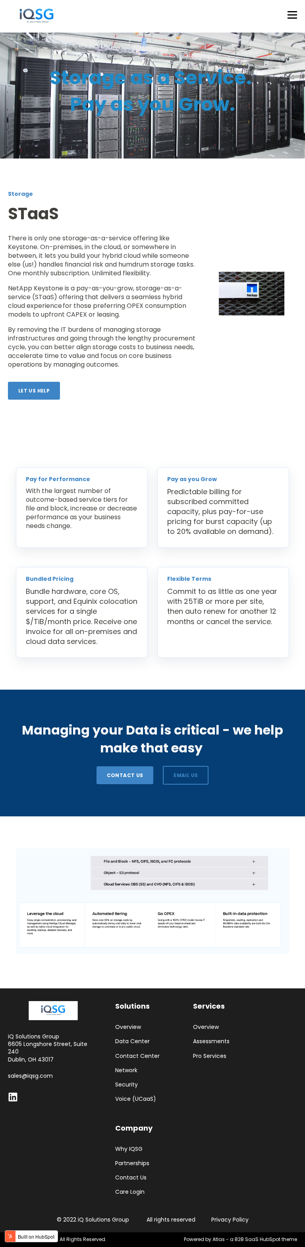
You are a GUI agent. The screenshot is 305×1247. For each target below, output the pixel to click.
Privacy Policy (230, 1220)
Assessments (211, 1041)
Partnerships (132, 1163)
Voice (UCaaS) (135, 1099)
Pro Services (209, 1056)
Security (126, 1084)
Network (126, 1070)
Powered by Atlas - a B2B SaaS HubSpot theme (240, 1239)
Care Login (130, 1192)
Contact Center (137, 1056)
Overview (128, 1027)
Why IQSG (129, 1149)
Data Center (132, 1041)
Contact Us (131, 1177)
